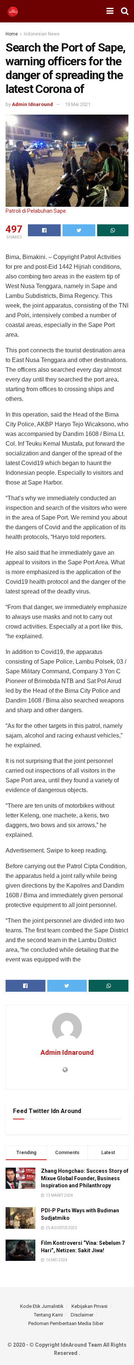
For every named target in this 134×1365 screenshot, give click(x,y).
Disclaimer (82, 1315)
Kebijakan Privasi (89, 1306)
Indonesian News (42, 34)
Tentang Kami (48, 1315)
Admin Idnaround (32, 104)
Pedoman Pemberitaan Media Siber (65, 1323)
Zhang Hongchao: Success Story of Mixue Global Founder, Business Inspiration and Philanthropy (84, 1178)
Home (12, 34)
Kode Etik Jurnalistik (42, 1306)
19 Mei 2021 (77, 104)
